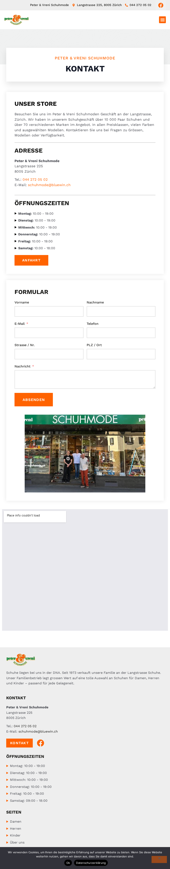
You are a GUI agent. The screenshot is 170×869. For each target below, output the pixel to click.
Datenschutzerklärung (91, 862)
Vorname (22, 302)
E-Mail (20, 324)
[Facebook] (160, 5)
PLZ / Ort (94, 345)
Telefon (92, 324)
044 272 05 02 (35, 179)
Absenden (34, 399)
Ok (68, 862)
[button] (162, 19)
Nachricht (22, 366)
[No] (159, 859)
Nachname (95, 302)
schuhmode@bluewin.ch (49, 185)
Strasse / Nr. (25, 345)
